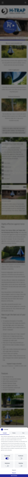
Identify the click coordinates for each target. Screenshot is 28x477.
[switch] (7, 458)
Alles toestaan (14, 475)
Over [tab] (23, 433)
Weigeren (14, 470)
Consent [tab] (5, 433)
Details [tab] (14, 433)
